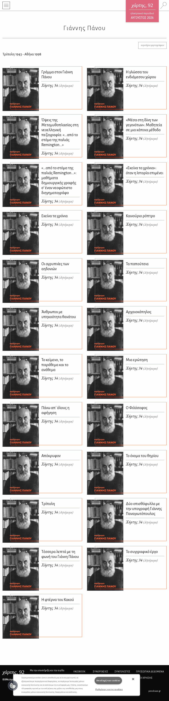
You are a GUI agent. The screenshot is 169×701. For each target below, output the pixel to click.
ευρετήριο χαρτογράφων (152, 45)
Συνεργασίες (100, 671)
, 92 (13, 672)
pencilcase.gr (155, 691)
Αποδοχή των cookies (108, 680)
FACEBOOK (79, 671)
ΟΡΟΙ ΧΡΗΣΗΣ (144, 678)
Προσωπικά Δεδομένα (150, 671)
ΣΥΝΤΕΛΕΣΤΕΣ (122, 671)
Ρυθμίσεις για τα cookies (109, 689)
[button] (12, 685)
